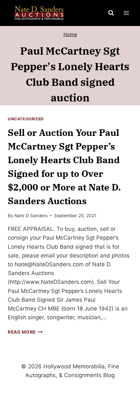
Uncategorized (26, 118)
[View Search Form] (111, 13)
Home (70, 34)
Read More (25, 332)
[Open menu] (126, 13)
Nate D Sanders (31, 215)
